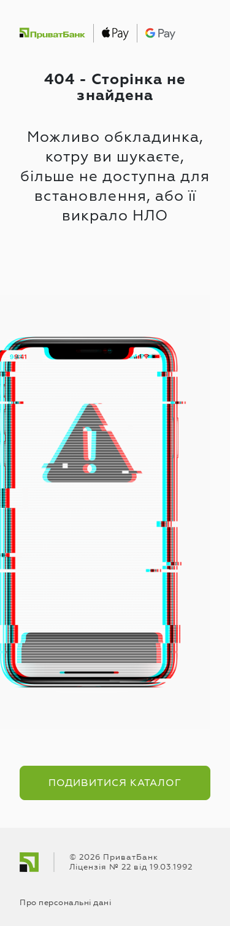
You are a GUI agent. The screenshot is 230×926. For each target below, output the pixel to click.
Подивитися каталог (115, 783)
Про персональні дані (65, 903)
